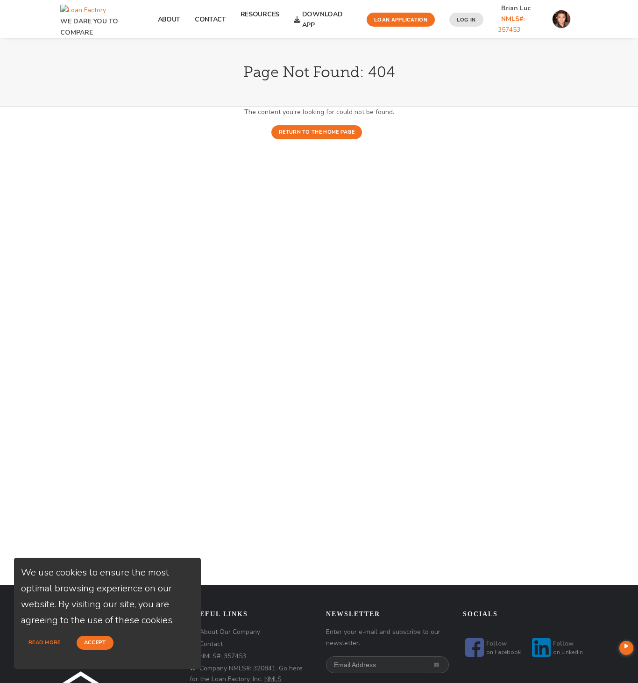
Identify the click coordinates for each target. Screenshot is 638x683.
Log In (466, 19)
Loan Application (400, 19)
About (169, 19)
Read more (44, 642)
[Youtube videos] (626, 648)
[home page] (83, 7)
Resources (260, 19)
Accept (95, 642)
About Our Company (229, 631)
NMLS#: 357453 (222, 656)
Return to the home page (316, 132)
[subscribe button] (437, 664)
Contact (210, 19)
